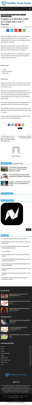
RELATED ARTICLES (6, 163)
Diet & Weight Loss (8, 14)
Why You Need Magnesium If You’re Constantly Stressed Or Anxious (15, 255)
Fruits (2, 364)
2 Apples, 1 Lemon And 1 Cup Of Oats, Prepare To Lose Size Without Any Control (20, 183)
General (14, 14)
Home (2, 12)
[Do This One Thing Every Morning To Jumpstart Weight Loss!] (4, 329)
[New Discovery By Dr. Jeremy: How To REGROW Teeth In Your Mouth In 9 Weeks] (4, 296)
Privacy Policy (10, 402)
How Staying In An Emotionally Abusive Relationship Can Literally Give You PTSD (15, 278)
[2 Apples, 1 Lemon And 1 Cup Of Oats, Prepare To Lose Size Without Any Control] (4, 183)
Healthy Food (4, 362)
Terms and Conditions (20, 402)
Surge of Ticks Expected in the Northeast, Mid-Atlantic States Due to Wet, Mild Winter (16, 264)
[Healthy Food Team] (16, 3)
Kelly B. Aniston (5, 26)
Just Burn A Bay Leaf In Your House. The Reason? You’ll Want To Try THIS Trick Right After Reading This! (8, 139)
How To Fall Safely (6, 251)
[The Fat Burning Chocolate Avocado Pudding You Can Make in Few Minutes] (4, 176)
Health (18, 14)
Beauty (2, 14)
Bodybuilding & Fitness (13, 397)
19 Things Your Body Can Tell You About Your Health (14, 238)
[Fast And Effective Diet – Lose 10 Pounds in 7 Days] (4, 336)
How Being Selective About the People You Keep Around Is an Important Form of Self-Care (16, 260)
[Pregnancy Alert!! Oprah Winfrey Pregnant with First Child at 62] (4, 310)
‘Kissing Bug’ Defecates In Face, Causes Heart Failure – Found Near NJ (16, 274)
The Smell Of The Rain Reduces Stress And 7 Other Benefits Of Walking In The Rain (18, 169)
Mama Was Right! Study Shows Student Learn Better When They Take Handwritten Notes (15, 247)
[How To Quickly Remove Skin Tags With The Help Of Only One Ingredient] (4, 322)
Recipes (10, 16)
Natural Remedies (4, 16)
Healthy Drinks (23, 14)
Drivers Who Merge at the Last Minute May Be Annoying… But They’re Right (16, 242)
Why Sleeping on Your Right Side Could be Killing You (24, 137)
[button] (30, 9)
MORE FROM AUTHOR (18, 163)
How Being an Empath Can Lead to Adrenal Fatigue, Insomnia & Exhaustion (16, 269)
